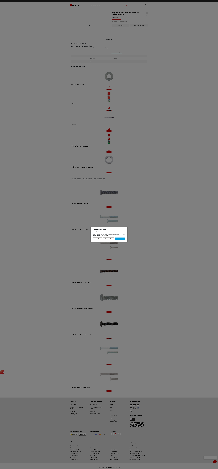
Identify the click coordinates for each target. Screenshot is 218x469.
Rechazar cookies (108, 238)
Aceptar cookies (120, 238)
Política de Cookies (105, 235)
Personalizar (97, 238)
